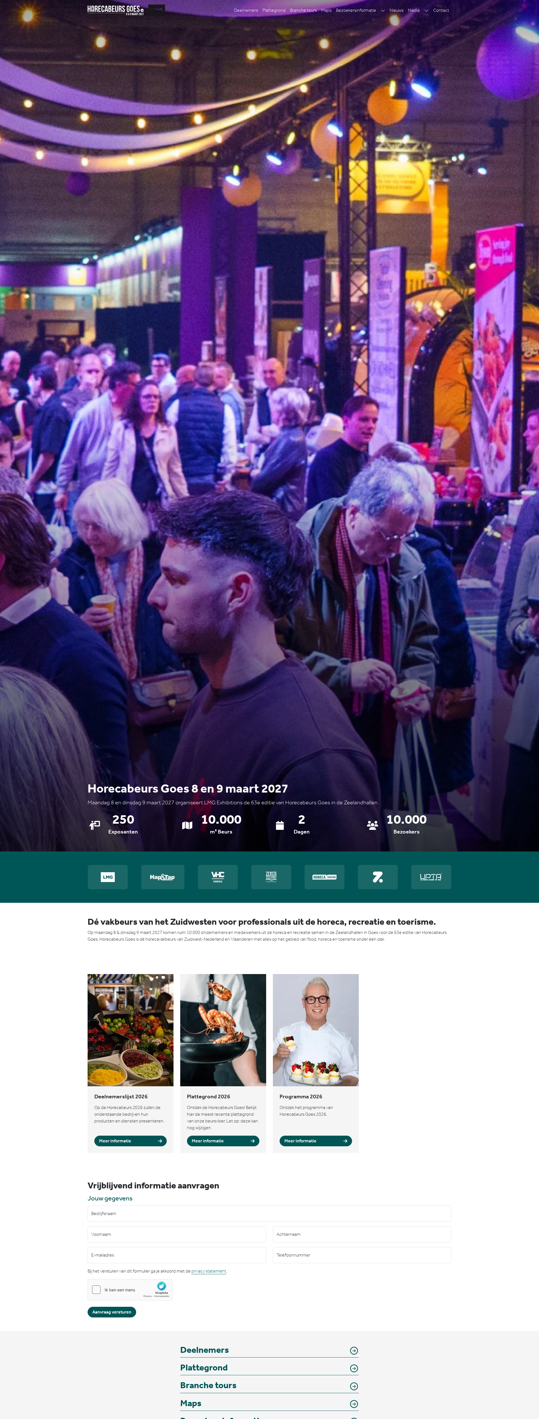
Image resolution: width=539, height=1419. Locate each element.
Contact (441, 10)
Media (414, 10)
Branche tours (303, 10)
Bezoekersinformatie (356, 10)
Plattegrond (274, 10)
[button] (382, 10)
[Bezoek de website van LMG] (156, 10)
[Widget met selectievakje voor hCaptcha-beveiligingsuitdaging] (130, 1289)
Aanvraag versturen (111, 1312)
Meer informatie (115, 1141)
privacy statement (208, 1271)
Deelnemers (246, 10)
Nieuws (396, 10)
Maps (326, 10)
